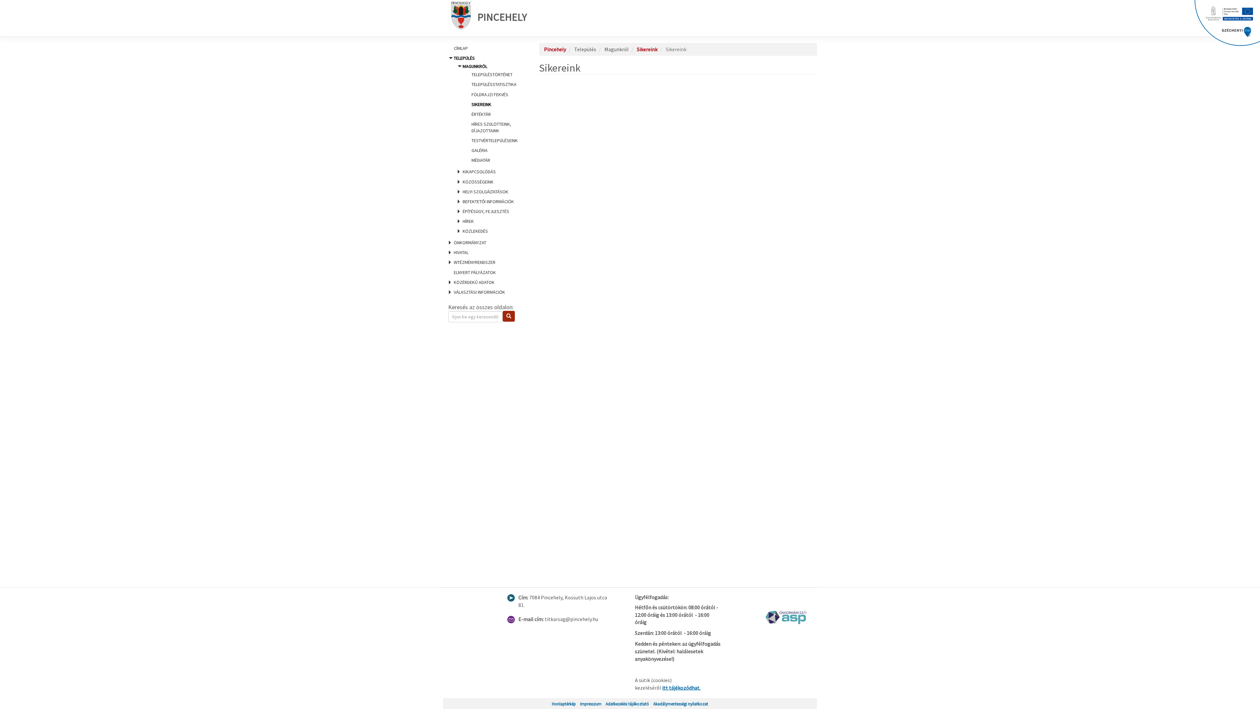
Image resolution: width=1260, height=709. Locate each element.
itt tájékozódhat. (681, 687)
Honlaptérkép (564, 703)
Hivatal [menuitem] (461, 252)
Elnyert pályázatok (475, 272)
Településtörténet (492, 74)
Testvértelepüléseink (495, 140)
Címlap (461, 48)
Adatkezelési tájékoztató (627, 703)
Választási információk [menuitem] (479, 292)
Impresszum (590, 703)
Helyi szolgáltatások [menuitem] (485, 192)
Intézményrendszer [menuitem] (474, 262)
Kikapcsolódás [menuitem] (479, 172)
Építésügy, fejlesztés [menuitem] (486, 211)
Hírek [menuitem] (468, 221)
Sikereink (481, 104)
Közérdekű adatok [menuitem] (474, 282)
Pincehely (502, 17)
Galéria (480, 150)
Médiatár (481, 160)
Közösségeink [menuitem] (478, 182)
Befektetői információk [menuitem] (488, 201)
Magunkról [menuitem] (490, 113)
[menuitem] (485, 48)
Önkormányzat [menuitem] (470, 243)
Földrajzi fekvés (490, 94)
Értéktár (481, 114)
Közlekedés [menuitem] (475, 231)
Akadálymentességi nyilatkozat (680, 703)
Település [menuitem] (486, 144)
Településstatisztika (494, 84)
